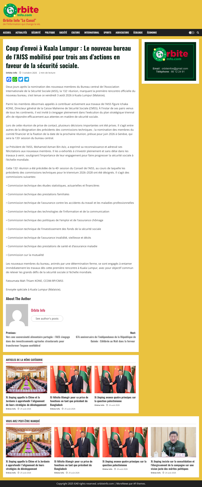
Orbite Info (11, 72)
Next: (106, 337)
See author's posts (47, 318)
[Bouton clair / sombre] (192, 32)
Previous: (38, 339)
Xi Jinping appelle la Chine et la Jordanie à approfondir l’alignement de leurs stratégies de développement (26, 401)
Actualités (21, 32)
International (91, 32)
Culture (75, 32)
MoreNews (122, 483)
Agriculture (122, 32)
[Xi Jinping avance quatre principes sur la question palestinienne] (115, 379)
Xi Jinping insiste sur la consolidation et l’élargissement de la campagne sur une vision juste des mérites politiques (172, 465)
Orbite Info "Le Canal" (19, 20)
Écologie (138, 32)
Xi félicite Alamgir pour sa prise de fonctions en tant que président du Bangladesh (69, 401)
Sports (107, 32)
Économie (152, 32)
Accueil (7, 32)
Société (63, 32)
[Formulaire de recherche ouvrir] (198, 32)
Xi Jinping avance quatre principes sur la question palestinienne (115, 399)
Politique (50, 32)
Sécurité (36, 32)
